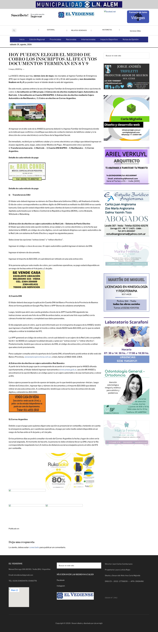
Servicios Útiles (135, 31)
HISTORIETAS (107, 30)
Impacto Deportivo (109, 39)
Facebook (61, 580)
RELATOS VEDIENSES (79, 30)
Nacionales (71, 39)
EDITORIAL (51, 30)
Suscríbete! (19, 15)
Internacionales (88, 39)
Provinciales (55, 39)
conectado (34, 547)
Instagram (61, 586)
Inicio (22, 39)
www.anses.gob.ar (68, 369)
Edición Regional (37, 39)
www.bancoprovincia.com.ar (38, 357)
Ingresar (36, 16)
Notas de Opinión (130, 39)
